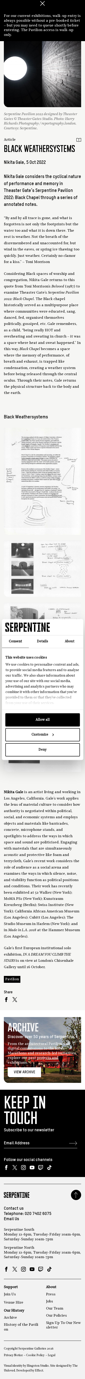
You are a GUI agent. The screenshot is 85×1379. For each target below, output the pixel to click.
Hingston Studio (38, 1365)
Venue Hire (13, 1303)
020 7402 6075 (38, 1214)
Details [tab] (42, 641)
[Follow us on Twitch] (40, 1167)
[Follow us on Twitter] (14, 1167)
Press (51, 1294)
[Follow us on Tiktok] (49, 1167)
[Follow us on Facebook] (6, 1167)
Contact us (14, 1208)
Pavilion (12, 979)
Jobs (49, 1301)
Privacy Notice (13, 1355)
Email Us (11, 1219)
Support (11, 1287)
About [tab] (69, 641)
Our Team (54, 1308)
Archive (10, 1318)
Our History (14, 1311)
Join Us (10, 1294)
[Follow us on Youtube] (32, 1167)
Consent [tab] (15, 641)
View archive (24, 1072)
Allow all (43, 719)
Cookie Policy (35, 1355)
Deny (42, 749)
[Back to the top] (76, 1195)
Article (10, 140)
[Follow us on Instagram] (23, 1167)
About (51, 1287)
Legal (51, 1355)
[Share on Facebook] (6, 999)
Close (42, 3)
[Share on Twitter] (14, 999)
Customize (40, 734)
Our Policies (56, 1316)
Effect (39, 1370)
